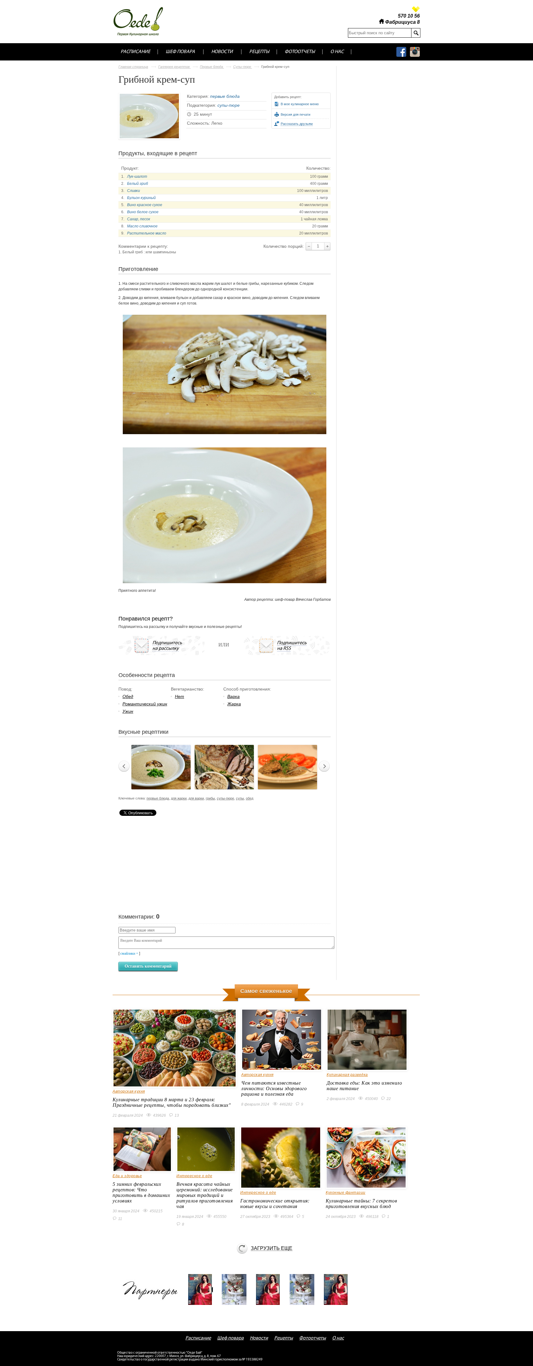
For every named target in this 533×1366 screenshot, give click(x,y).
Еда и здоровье (127, 1176)
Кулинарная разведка (347, 1075)
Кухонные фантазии (346, 1192)
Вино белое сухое (143, 212)
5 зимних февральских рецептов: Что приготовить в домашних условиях (141, 1192)
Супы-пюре (242, 67)
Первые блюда (212, 67)
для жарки (179, 798)
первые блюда (225, 96)
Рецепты (259, 51)
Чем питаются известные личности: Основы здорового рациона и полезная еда (274, 1088)
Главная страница (133, 67)
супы (240, 798)
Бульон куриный (141, 198)
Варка (233, 696)
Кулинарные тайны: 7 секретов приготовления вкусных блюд (361, 1203)
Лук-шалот (137, 176)
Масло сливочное (142, 226)
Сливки (133, 191)
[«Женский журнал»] (202, 1289)
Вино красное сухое (144, 205)
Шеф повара (180, 51)
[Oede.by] (142, 21)
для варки (196, 798)
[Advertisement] (164, 863)
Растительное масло (146, 233)
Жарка (234, 703)
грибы (210, 798)
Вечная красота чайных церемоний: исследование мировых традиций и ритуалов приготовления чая (204, 1195)
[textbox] (379, 33)
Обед (127, 696)
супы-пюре (228, 105)
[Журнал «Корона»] (236, 1289)
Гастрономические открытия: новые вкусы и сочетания (274, 1203)
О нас (337, 51)
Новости (222, 51)
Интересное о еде (194, 1176)
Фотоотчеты (300, 51)
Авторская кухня (129, 1091)
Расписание (135, 51)
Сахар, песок (138, 219)
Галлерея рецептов (174, 67)
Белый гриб (137, 183)
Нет (179, 696)
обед (249, 798)
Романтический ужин (144, 703)
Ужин (127, 711)
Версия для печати (295, 114)
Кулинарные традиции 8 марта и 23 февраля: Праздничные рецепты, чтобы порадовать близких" (172, 1102)
